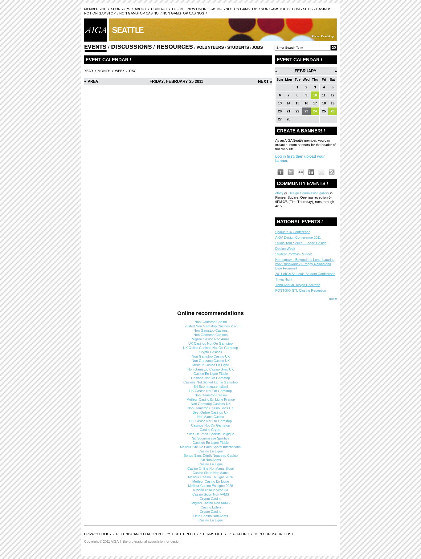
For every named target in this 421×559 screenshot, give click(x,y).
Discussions (131, 49)
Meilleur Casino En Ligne (210, 365)
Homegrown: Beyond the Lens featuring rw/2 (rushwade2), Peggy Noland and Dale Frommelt (304, 264)
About (140, 9)
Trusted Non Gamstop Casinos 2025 (210, 326)
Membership (95, 9)
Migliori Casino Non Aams (211, 339)
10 (315, 95)
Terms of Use (215, 534)
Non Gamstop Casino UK (211, 356)
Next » (265, 81)
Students (238, 49)
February (306, 71)
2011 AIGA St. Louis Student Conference (305, 274)
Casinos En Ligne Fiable (211, 442)
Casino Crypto (210, 429)
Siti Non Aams (210, 460)
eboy (279, 193)
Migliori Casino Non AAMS (210, 503)
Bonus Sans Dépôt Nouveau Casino (211, 455)
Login (177, 9)
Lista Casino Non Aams (210, 516)
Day (132, 71)
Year (88, 71)
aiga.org (240, 534)
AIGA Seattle (95, 30)
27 (280, 119)
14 (288, 103)
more (333, 298)
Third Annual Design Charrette (297, 285)
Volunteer (210, 49)
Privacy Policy (98, 534)
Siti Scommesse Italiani (211, 386)
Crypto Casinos (210, 352)
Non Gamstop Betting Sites (287, 9)
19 (332, 103)
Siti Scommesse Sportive (210, 438)
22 (297, 111)
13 (280, 103)
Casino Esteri (211, 507)
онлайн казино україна (210, 490)
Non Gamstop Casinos (183, 13)
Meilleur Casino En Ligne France (210, 399)
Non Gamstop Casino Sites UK (210, 369)
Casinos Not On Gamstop (210, 378)
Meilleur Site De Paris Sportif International (210, 447)
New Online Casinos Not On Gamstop (222, 9)
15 (297, 103)
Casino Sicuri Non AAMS (210, 494)
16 (306, 103)
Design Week (285, 248)
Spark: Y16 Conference (292, 232)
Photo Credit (321, 36)
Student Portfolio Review (293, 254)
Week (120, 71)
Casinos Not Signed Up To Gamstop (210, 382)
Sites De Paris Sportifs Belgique (210, 434)
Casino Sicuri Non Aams (211, 473)
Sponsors (120, 9)
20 (280, 111)
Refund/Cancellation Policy (143, 534)
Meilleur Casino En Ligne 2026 (210, 477)
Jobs (257, 49)
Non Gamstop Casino (139, 13)
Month (104, 71)
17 (315, 103)
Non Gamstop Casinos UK (211, 404)
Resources (175, 49)
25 (324, 111)
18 (324, 103)
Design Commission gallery (308, 193)
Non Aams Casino (210, 417)
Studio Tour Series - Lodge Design (300, 243)
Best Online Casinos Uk (210, 412)
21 (288, 111)
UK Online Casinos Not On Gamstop (210, 348)
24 (315, 111)
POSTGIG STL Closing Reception (300, 290)
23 (306, 111)
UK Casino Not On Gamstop (210, 391)
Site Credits (186, 534)
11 (323, 95)
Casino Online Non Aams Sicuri (210, 468)
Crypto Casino (210, 498)
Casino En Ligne (210, 451)
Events (95, 49)
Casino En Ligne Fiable (211, 373)
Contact (159, 9)
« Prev (91, 81)
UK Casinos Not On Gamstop (210, 343)
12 (332, 95)
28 (288, 119)
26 (332, 111)
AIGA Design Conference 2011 (298, 237)
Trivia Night (283, 279)
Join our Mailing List (273, 534)
